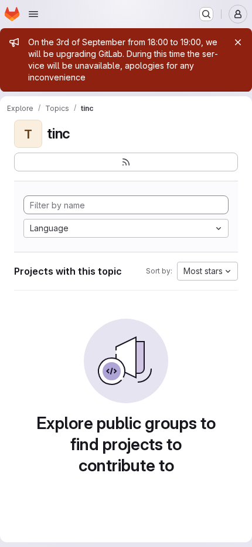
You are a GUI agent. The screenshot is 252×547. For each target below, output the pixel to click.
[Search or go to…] (206, 14)
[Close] (238, 42)
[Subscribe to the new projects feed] (126, 162)
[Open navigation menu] (33, 14)
